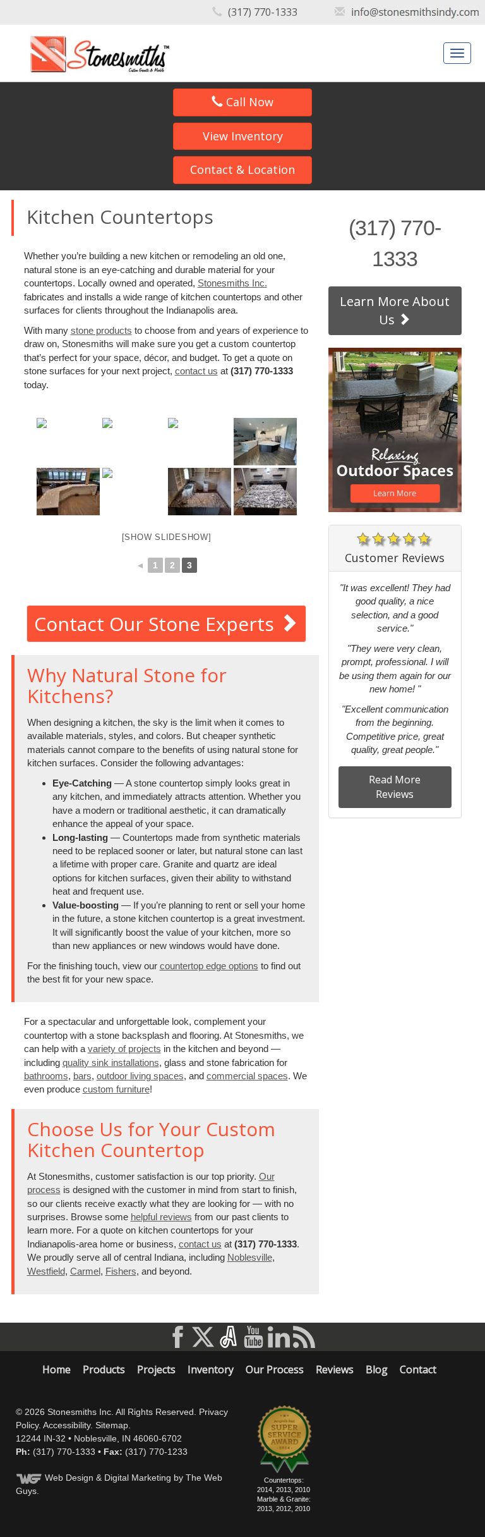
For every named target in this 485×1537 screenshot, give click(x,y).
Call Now (248, 101)
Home (56, 1369)
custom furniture (116, 1089)
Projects (156, 1369)
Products (104, 1369)
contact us (196, 370)
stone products (101, 330)
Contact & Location (242, 169)
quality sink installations (111, 1062)
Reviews (335, 1369)
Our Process (275, 1369)
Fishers (120, 1271)
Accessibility (66, 1425)
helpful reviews (161, 1216)
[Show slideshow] (167, 537)
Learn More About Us (395, 310)
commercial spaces (247, 1075)
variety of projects (124, 1048)
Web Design (69, 1478)
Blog (377, 1369)
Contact (418, 1369)
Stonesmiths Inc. (232, 283)
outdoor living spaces (140, 1075)
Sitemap (111, 1425)
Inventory (211, 1369)
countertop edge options (209, 965)
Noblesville (249, 1257)
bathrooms (46, 1075)
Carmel (85, 1271)
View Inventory (243, 136)
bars (82, 1075)
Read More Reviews (395, 787)
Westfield (46, 1271)
